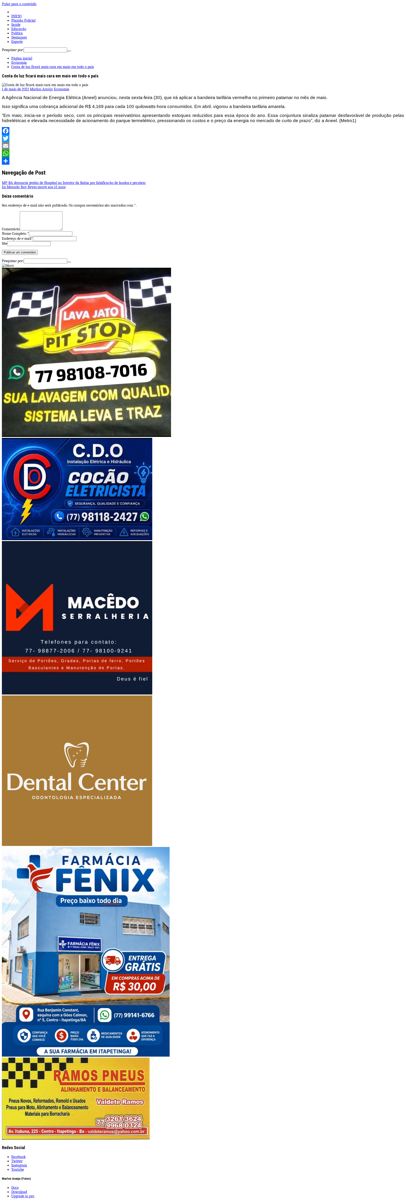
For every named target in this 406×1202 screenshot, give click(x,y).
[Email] (203, 146)
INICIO (16, 16)
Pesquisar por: (13, 50)
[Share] (203, 161)
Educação (18, 29)
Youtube (17, 1169)
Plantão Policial (23, 20)
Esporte (17, 42)
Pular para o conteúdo (19, 4)
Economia (61, 89)
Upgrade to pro (22, 1196)
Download (19, 1192)
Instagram (19, 1165)
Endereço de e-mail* (17, 238)
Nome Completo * (15, 234)
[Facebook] (203, 131)
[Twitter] (203, 138)
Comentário (11, 229)
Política (17, 33)
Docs (15, 1188)
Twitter (17, 1161)
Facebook (18, 1157)
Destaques (19, 37)
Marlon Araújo (41, 89)
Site (4, 243)
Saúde (15, 25)
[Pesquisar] (69, 51)
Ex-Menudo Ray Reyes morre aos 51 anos (34, 187)
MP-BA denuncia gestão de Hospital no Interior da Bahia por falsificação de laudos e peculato (74, 183)
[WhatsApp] (203, 153)
